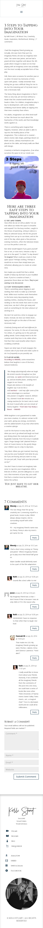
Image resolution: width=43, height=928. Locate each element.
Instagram (17, 866)
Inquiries (16, 846)
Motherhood (23, 39)
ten (23, 398)
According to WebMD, (12, 359)
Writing (31, 39)
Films (14, 831)
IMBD (13, 861)
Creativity (31, 36)
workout (14, 390)
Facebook (16, 871)
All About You (22, 36)
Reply (34, 537)
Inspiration (13, 39)
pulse (20, 377)
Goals (6, 39)
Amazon (15, 855)
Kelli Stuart (11, 36)
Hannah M (20, 636)
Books (14, 836)
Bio (13, 841)
